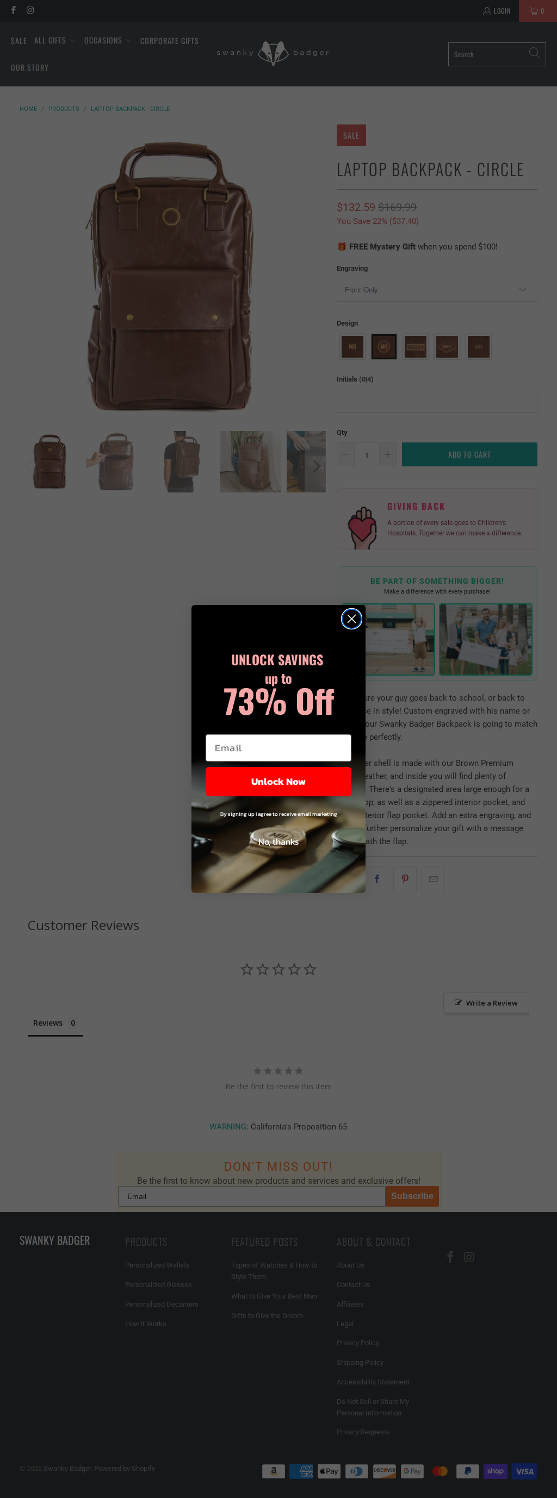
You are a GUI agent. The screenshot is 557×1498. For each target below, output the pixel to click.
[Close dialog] (351, 618)
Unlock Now (278, 781)
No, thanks (278, 841)
